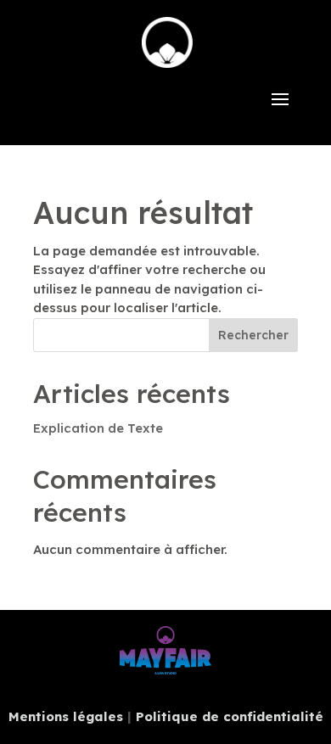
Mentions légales (65, 716)
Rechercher (253, 335)
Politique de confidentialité (229, 716)
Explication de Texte (98, 428)
